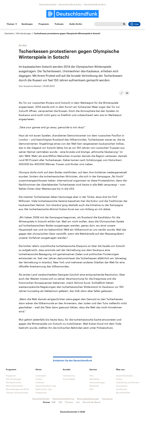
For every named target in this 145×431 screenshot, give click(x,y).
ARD (54, 402)
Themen (10, 24)
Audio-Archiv (75, 24)
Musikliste (94, 386)
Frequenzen (41, 392)
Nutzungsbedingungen (88, 399)
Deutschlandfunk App (46, 386)
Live (136, 24)
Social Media (69, 379)
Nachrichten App (44, 389)
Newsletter (94, 379)
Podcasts (59, 24)
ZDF (60, 402)
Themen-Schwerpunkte (17, 392)
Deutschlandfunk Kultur (70, 4)
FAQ (91, 375)
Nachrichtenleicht (14, 386)
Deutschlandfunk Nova (95, 4)
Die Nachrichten (13, 382)
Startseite (9, 33)
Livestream (41, 375)
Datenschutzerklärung (63, 399)
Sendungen (27, 24)
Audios (39, 379)
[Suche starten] (124, 24)
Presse (119, 379)
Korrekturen (121, 389)
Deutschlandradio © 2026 (72, 412)
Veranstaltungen (97, 382)
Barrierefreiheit (123, 392)
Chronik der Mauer (92, 402)
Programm (44, 24)
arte (78, 402)
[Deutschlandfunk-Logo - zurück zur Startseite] (72, 14)
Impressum (107, 399)
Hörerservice (69, 375)
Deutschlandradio (47, 4)
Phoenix (69, 402)
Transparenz (122, 386)
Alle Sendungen (23, 33)
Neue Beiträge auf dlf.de (17, 389)
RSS (91, 389)
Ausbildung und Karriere (127, 382)
